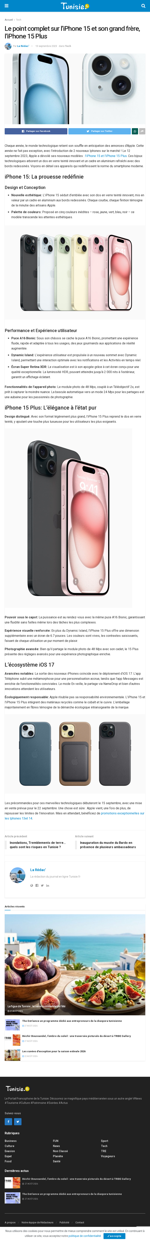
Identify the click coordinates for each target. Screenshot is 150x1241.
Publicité (64, 1222)
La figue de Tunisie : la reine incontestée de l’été (36, 1006)
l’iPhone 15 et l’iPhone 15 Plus (106, 156)
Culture (9, 1146)
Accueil (9, 19)
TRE (103, 1151)
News (56, 1146)
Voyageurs (108, 1156)
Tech (18, 19)
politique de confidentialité (85, 1235)
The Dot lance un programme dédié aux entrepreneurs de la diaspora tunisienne (72, 1020)
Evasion (10, 1151)
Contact (79, 1222)
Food (8, 1161)
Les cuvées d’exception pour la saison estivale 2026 (54, 1051)
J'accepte (114, 1236)
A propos (10, 1222)
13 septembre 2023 (46, 46)
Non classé (60, 1151)
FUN (55, 1140)
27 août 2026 (16, 1011)
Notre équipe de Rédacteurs (37, 1222)
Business (11, 1140)
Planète (58, 1156)
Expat (8, 1156)
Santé (56, 1161)
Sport (104, 1140)
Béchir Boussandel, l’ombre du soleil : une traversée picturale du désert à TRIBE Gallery (76, 1036)
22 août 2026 (31, 1056)
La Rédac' (23, 46)
